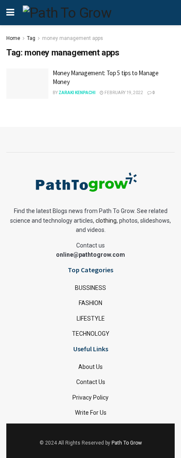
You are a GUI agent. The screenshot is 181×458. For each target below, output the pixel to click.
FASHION (90, 303)
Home (13, 38)
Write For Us (90, 412)
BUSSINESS (90, 287)
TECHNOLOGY (90, 333)
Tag (31, 38)
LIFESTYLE (91, 318)
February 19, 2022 (123, 92)
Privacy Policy (90, 397)
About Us (90, 366)
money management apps (72, 38)
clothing (106, 220)
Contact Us (90, 382)
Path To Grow (127, 443)
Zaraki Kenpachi (77, 92)
